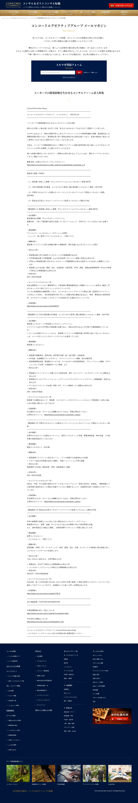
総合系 (66, 663)
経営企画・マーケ (69, 712)
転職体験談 (10, 710)
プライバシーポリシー (69, 77)
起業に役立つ (96, 678)
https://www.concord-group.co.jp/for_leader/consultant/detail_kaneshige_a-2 (56, 165)
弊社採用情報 (41, 690)
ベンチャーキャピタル (70, 697)
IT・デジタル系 (68, 670)
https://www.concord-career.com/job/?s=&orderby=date (48, 613)
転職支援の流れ (12, 725)
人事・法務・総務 (69, 723)
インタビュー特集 (13, 705)
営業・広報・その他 (70, 731)
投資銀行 (66, 689)
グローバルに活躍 (98, 663)
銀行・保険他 (68, 701)
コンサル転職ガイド (14, 656)
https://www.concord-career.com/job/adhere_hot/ (45, 622)
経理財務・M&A (68, 716)
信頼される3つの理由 (14, 720)
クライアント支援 (69, 727)
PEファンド (67, 693)
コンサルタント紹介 (14, 730)
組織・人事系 (68, 678)
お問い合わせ (12, 750)
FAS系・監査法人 (69, 674)
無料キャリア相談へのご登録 (43, 710)
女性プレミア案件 (98, 682)
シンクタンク (68, 667)
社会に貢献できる (98, 659)
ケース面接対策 (12, 661)
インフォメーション (43, 695)
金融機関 (69, 685)
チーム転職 (96, 694)
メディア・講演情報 (43, 671)
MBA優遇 (95, 690)
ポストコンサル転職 (13, 666)
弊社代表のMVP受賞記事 (44, 680)
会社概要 (39, 656)
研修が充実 (96, 674)
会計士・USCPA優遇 (99, 686)
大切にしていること (14, 740)
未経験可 (95, 667)
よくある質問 (12, 745)
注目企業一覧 (12, 700)
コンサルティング (72, 655)
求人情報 (11, 690)
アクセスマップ (41, 661)
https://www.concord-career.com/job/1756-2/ (43, 593)
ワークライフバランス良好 (100, 670)
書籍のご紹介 (41, 675)
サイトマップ (41, 705)
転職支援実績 (12, 735)
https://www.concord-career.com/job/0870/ (43, 306)
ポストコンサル (97, 655)
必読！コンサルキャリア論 (16, 681)
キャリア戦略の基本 (14, 676)
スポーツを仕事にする (99, 697)
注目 (94, 701)
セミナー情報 (12, 695)
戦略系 (66, 659)
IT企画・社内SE (68, 719)
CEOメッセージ (41, 666)
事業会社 (69, 708)
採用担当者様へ (41, 685)
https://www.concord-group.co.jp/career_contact (62, 415)
